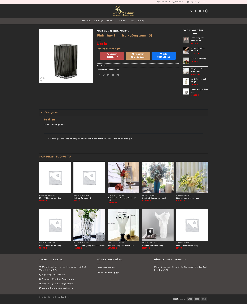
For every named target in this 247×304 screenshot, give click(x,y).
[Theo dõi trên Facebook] (204, 2)
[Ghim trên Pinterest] (113, 75)
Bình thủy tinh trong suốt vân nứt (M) (122, 199)
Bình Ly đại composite (82, 198)
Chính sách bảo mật (106, 268)
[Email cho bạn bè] (108, 75)
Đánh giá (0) (51, 112)
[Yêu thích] (200, 11)
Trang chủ (86, 21)
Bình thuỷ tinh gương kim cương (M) (89, 246)
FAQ (132, 21)
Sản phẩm (110, 21)
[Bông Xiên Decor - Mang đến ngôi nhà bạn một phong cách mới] (123, 11)
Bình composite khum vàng (187, 198)
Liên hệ (140, 21)
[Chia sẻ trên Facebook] (99, 75)
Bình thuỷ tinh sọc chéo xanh (154, 198)
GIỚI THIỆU (99, 21)
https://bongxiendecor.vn (61, 288)
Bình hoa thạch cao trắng (152, 246)
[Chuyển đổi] (41, 112)
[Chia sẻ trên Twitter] (104, 75)
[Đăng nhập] (195, 11)
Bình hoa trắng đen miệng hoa (121, 246)
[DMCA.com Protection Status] (179, 299)
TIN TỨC (123, 21)
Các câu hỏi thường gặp (108, 273)
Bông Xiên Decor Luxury (62, 279)
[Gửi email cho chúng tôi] (206, 2)
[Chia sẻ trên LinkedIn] (118, 75)
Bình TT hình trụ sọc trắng (50, 198)
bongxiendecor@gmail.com (60, 284)
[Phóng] (42, 79)
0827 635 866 (59, 275)
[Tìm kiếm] (191, 11)
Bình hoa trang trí (119, 31)
